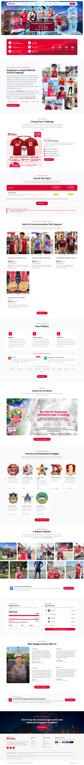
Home (32, 739)
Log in (67, 3)
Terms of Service (29, 762)
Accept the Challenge (41, 439)
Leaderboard (44, 3)
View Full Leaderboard (59, 629)
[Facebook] (8, 748)
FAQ (31, 3)
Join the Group (69, 588)
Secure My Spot (12, 105)
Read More (41, 376)
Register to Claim (41, 519)
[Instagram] (11, 748)
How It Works (25, 3)
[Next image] (28, 243)
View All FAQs (69, 699)
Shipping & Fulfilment (47, 747)
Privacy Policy (22, 762)
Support (56, 3)
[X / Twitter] (13, 748)
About (51, 3)
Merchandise (36, 3)
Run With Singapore (41, 687)
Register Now (48, 159)
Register (72, 3)
